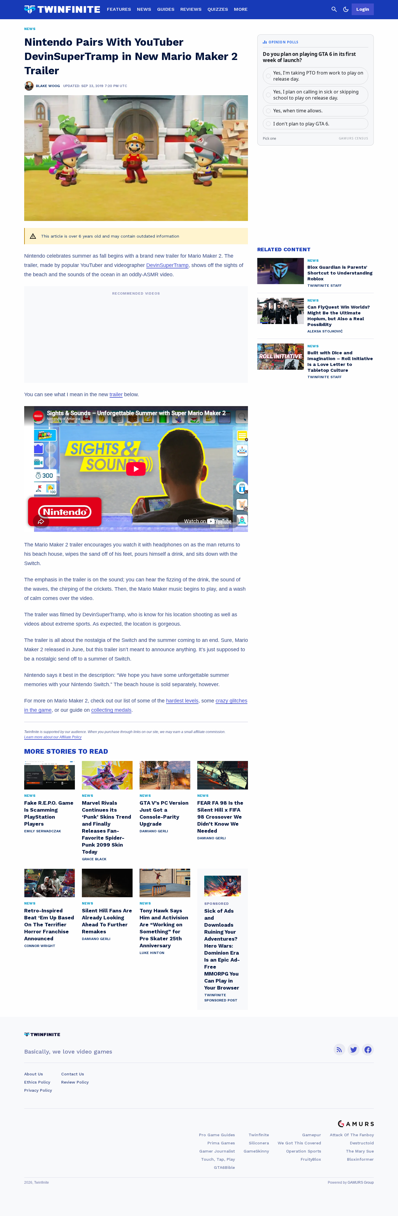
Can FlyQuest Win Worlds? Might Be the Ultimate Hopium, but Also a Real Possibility (338, 315)
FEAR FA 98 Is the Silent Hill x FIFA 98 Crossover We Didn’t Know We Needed (220, 817)
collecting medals (111, 710)
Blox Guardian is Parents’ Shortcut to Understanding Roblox (340, 273)
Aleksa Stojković (325, 331)
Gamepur (311, 1134)
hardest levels (182, 701)
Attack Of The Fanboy (352, 1134)
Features (119, 9)
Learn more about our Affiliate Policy (53, 737)
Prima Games (221, 1143)
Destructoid (362, 1143)
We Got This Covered (299, 1143)
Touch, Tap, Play (218, 1159)
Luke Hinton (152, 953)
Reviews (191, 9)
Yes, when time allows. (298, 110)
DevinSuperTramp (167, 265)
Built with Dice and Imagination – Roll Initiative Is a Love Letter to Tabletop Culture (340, 361)
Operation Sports (303, 1151)
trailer (116, 394)
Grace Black (94, 859)
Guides (166, 9)
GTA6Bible (224, 1167)
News (144, 9)
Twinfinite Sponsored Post (220, 997)
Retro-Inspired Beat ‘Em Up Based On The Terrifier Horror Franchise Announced (49, 924)
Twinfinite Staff (324, 286)
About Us (33, 1074)
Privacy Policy (38, 1090)
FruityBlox (311, 1159)
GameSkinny (256, 1151)
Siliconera (259, 1143)
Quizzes (217, 9)
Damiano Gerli (154, 831)
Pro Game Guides (217, 1134)
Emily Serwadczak (42, 831)
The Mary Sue (360, 1151)
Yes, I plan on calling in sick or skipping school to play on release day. (316, 94)
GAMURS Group (361, 1182)
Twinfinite (259, 1134)
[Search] (334, 9)
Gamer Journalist (217, 1151)
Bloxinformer (360, 1159)
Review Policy (75, 1082)
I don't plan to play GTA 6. (301, 124)
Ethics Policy (37, 1082)
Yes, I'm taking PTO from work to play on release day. (318, 76)
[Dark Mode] (346, 9)
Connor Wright (39, 946)
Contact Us (72, 1074)
